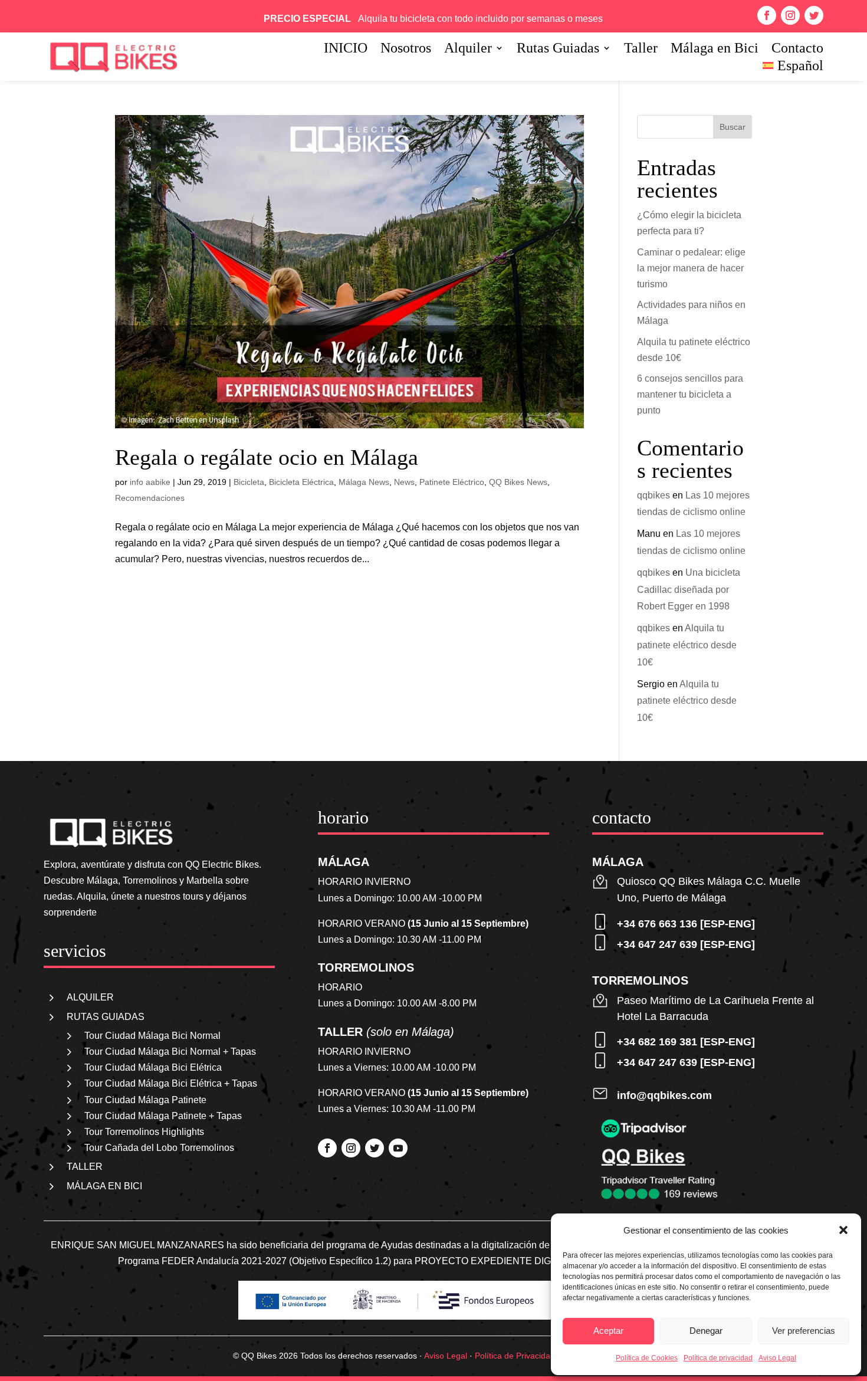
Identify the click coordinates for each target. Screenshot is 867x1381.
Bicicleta (249, 482)
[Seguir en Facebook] (766, 15)
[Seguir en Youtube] (398, 1148)
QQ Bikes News (518, 482)
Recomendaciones (150, 498)
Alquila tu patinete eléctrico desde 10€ (687, 645)
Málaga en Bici (714, 49)
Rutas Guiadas (558, 49)
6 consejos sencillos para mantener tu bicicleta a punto (690, 394)
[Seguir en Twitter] (813, 15)
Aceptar (608, 1331)
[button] (843, 1230)
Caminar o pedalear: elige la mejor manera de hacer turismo (691, 268)
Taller (641, 49)
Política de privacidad (718, 1358)
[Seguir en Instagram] (790, 15)
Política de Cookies (647, 1358)
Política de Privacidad (515, 1355)
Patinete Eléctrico (451, 482)
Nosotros (405, 49)
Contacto (797, 49)
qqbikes (653, 495)
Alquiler (468, 49)
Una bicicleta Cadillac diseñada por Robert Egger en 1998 (688, 590)
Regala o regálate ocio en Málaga (266, 457)
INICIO (345, 49)
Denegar (705, 1331)
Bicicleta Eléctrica (301, 482)
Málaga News (364, 482)
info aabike (150, 482)
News (404, 482)
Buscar (733, 127)
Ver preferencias (803, 1331)
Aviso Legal (777, 1358)
